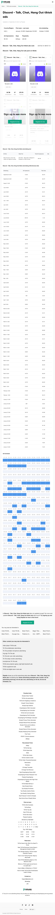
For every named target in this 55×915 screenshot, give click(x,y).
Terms (26, 909)
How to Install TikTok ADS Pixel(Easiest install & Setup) (27, 871)
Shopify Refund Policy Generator (27, 722)
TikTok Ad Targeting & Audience (27, 700)
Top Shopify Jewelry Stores (27, 791)
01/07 (33, 836)
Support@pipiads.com (27, 879)
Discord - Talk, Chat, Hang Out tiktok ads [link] (28, 6)
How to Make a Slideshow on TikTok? (27, 868)
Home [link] (3, 6)
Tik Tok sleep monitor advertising (12, 659)
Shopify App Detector (27, 705)
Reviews (27, 765)
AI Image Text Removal (27, 770)
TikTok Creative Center (27, 757)
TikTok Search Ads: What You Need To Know (27, 844)
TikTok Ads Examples (27, 805)
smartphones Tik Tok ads (10, 661)
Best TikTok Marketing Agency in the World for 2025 (27, 860)
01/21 (22, 834)
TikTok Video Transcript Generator (27, 760)
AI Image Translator (27, 767)
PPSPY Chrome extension (27, 736)
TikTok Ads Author (27, 814)
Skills (27, 753)
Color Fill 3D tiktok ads (7, 631)
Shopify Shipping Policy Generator (27, 731)
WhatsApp (27, 881)
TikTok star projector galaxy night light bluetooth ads (17, 664)
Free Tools (27, 734)
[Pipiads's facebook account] (22, 905)
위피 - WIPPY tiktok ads (38, 634)
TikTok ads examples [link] (11, 6)
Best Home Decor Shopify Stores (27, 798)
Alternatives (27, 762)
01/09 (22, 836)
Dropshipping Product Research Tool (27, 774)
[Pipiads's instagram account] (32, 905)
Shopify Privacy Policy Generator (27, 720)
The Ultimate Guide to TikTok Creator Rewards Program (27, 852)
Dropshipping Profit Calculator (27, 715)
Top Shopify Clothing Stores (27, 793)
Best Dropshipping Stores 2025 (27, 772)
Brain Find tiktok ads (27, 631)
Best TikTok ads (27, 812)
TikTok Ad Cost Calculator (27, 713)
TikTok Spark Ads (27, 750)
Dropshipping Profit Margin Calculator (27, 717)
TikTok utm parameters (27, 698)
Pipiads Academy (27, 817)
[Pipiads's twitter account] (26, 905)
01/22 (33, 832)
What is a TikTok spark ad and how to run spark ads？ (27, 864)
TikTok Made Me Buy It (27, 783)
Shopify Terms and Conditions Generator (27, 725)
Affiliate (27, 739)
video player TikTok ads (9, 645)
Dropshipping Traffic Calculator (27, 708)
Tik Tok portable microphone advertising (14, 651)
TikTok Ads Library (27, 755)
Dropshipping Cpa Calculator (27, 710)
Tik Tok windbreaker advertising (12, 648)
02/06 (27, 832)
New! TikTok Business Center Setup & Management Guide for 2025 (27, 848)
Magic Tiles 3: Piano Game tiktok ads (38, 631)
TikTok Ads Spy (27, 748)
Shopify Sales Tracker (27, 696)
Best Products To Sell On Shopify (27, 796)
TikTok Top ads (27, 810)
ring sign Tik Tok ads (9, 653)
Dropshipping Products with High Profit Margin (27, 780)
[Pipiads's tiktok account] (29, 905)
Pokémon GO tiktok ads (27, 634)
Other (36, 827)
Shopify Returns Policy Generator (27, 729)
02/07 (22, 832)
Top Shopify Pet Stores (27, 788)
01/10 (33, 834)
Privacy (21, 909)
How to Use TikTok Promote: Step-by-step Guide (27, 856)
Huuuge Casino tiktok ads (17, 634)
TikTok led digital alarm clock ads (12, 669)
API (27, 884)
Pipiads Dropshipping (27, 777)
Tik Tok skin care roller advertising (12, 656)
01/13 (27, 834)
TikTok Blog (27, 807)
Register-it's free (14, 122)
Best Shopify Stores (27, 786)
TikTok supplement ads (9, 666)
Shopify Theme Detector (27, 703)
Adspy (27, 745)
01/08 (27, 836)
